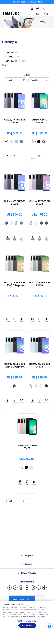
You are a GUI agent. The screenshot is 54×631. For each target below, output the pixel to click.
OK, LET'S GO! (27, 625)
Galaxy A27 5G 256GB (39, 121)
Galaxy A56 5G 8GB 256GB (39, 284)
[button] (41, 14)
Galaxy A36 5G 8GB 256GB (39, 365)
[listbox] (15, 142)
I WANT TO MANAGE (26, 621)
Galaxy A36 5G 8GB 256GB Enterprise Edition (14, 365)
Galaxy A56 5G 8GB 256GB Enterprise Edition (14, 284)
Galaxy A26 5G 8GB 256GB (27, 447)
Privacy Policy (25, 617)
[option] (6, 141)
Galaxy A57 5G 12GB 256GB (14, 202)
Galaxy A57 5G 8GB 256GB (14, 121)
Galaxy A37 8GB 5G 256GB (39, 202)
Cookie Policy (39, 617)
